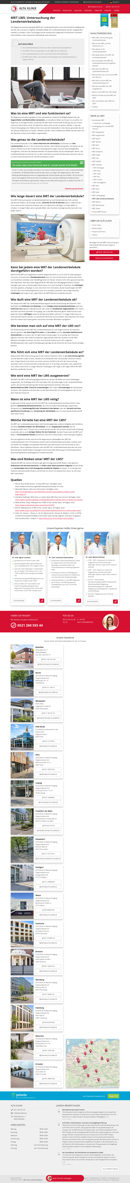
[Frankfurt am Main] (86, 1067)
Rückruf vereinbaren (104, 258)
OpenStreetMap (109, 1087)
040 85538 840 (49, 1022)
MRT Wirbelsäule (98, 205)
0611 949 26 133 (49, 713)
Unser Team (96, 225)
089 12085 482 (49, 1051)
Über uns (98, 11)
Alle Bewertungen (110, 1169)
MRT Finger (96, 155)
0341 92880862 (49, 797)
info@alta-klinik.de (49, 746)
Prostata (56, 11)
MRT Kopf (95, 189)
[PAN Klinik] (78, 1061)
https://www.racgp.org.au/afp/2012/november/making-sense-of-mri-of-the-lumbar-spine (48, 510)
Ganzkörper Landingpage (102, 123)
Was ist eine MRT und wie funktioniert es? (101, 44)
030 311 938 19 (49, 687)
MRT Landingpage (98, 195)
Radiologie (67, 11)
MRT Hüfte (97, 174)
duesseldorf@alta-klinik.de (49, 859)
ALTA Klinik (14, 1180)
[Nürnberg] (96, 1071)
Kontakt (107, 11)
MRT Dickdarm (97, 152)
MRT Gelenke (97, 165)
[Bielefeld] (85, 1054)
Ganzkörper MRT (98, 120)
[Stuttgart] (88, 1076)
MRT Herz (95, 186)
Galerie (94, 235)
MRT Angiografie (98, 132)
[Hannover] (90, 1051)
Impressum (106, 1180)
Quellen (95, 107)
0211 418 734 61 (49, 854)
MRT (20, 1180)
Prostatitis (103, 1178)
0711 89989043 (49, 882)
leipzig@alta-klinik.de (49, 802)
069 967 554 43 (49, 826)
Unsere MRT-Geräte (99, 212)
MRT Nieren (96, 202)
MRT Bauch (96, 139)
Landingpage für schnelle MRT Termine (103, 127)
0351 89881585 (49, 1079)
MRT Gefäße (96, 161)
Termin (116, 11)
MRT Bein (95, 145)
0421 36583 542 (49, 966)
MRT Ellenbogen (99, 168)
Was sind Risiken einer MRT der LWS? (103, 102)
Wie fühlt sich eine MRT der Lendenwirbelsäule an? (102, 81)
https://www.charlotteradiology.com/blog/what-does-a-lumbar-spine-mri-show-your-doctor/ (49, 500)
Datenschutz (115, 1180)
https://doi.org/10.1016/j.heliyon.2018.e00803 (56, 518)
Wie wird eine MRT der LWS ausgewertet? (102, 87)
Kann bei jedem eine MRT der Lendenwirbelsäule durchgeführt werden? (104, 63)
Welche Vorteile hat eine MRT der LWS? (104, 96)
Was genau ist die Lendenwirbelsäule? (99, 50)
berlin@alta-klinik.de (49, 692)
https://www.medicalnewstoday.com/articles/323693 (34, 505)
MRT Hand (97, 171)
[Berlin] (106, 1050)
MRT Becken (96, 142)
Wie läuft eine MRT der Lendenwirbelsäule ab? (100, 70)
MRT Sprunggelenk (100, 182)
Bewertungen (97, 228)
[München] (98, 1080)
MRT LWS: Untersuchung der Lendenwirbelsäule (102, 39)
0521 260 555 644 (49, 659)
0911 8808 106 (49, 994)
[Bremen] (86, 1046)
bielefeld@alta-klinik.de (49, 664)
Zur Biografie (19, 601)
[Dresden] (107, 1060)
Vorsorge (88, 11)
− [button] (68, 1043)
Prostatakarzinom (113, 1178)
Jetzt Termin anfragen (62, 1178)
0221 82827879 (49, 769)
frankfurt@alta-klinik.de (49, 718)
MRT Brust (96, 148)
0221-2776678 (49, 741)
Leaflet (102, 1087)
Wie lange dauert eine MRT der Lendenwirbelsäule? (103, 56)
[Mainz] (84, 1068)
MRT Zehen (96, 208)
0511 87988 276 (49, 938)
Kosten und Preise (98, 232)
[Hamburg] (91, 1043)
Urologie (78, 11)
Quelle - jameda (66, 1119)
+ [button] (68, 1041)
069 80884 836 (49, 910)
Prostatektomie (94, 1178)
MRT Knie (97, 177)
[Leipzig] (102, 1058)
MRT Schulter (98, 179)
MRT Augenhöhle (98, 135)
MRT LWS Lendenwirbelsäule (103, 199)
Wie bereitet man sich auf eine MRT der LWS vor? (105, 76)
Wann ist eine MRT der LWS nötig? (104, 92)
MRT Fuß (95, 158)
